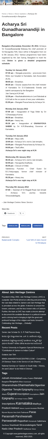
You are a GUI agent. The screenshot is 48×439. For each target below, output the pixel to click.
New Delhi (16, 412)
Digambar (39, 385)
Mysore (4, 412)
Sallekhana (41, 421)
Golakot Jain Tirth (9, 355)
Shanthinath (14, 425)
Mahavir (15, 408)
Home (4, 14)
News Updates (20, 14)
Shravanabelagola (27, 425)
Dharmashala (26, 385)
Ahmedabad (16, 378)
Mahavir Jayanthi (25, 408)
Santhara (5, 425)
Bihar (21, 382)
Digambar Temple (11, 389)
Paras (32, 412)
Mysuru (10, 412)
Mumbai (40, 408)
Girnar (36, 390)
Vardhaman (27, 429)
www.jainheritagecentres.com (25, 434)
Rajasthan (22, 421)
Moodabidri (33, 408)
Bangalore (13, 225)
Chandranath (27, 382)
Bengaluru (25, 225)
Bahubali (38, 378)
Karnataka (38, 225)
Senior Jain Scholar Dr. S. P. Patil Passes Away (21, 332)
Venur (34, 429)
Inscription (23, 393)
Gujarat (12, 393)
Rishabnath (33, 421)
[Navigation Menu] (43, 2)
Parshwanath (23, 416)
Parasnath (8, 416)
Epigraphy (27, 389)
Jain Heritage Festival (20, 398)
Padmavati (25, 412)
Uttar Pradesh (15, 428)
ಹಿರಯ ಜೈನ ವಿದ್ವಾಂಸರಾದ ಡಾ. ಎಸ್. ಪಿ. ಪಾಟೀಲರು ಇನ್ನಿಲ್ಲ (21, 336)
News (10, 14)
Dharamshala (10, 385)
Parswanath (9, 420)
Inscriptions (34, 394)
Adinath (5, 378)
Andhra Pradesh (28, 378)
